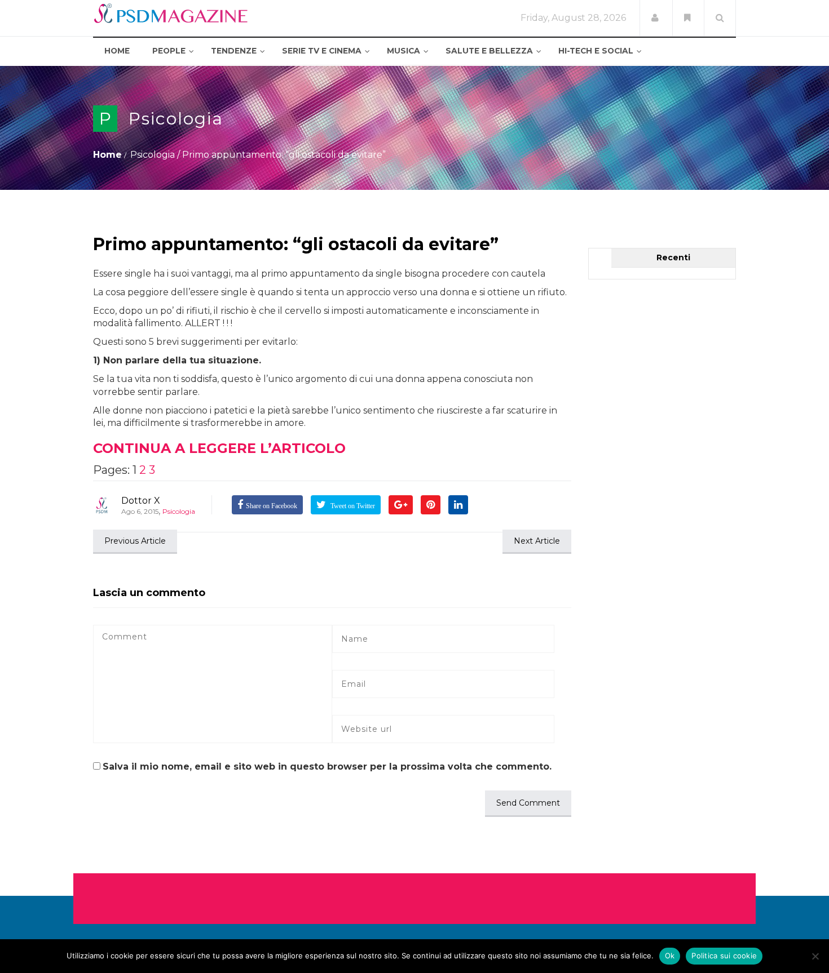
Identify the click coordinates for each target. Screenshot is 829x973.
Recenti (673, 257)
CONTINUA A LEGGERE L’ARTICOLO (219, 448)
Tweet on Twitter (352, 506)
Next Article (537, 541)
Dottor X (140, 500)
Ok (670, 955)
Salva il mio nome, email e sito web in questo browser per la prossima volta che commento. (327, 766)
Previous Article (135, 541)
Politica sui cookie (724, 955)
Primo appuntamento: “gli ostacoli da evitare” (296, 244)
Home (107, 154)
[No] (815, 956)
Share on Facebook (271, 506)
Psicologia (176, 118)
